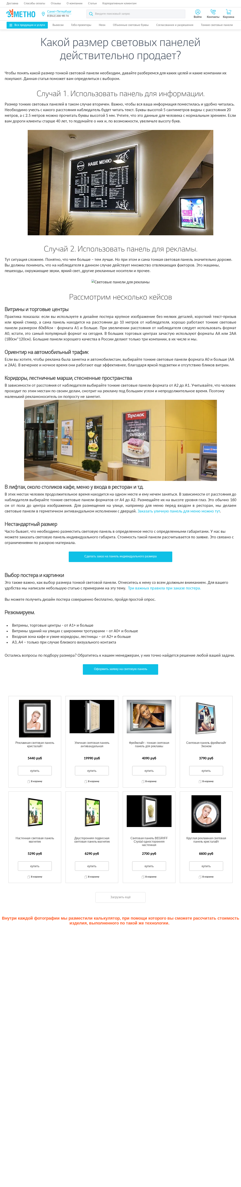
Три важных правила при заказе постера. (164, 588)
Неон (102, 25)
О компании (74, 3)
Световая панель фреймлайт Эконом (206, 744)
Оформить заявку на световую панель (120, 669)
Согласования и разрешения (174, 25)
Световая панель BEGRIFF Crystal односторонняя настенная (149, 841)
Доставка (12, 3)
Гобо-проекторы (81, 25)
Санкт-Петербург (59, 12)
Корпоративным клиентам (119, 3)
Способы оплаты (34, 3)
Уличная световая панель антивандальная (92, 744)
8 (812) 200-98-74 (58, 16)
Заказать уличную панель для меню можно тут (179, 511)
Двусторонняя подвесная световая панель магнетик (92, 840)
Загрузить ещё (120, 897)
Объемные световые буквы (131, 25)
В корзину (36, 781)
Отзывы (56, 3)
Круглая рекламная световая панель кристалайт (206, 840)
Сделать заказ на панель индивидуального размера (120, 556)
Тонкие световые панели (217, 25)
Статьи (92, 3)
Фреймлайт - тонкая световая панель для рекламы (149, 744)
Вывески (58, 25)
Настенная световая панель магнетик (35, 840)
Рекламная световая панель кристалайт (34, 744)
